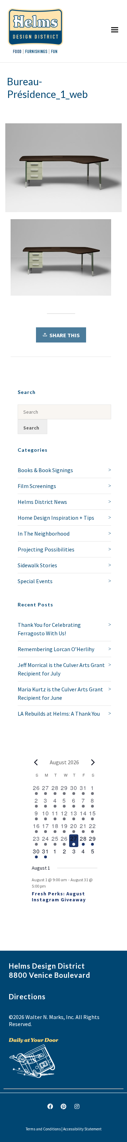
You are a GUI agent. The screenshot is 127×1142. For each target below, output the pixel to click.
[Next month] (93, 762)
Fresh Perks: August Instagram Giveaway (59, 896)
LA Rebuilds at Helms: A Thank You (59, 713)
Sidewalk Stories (37, 565)
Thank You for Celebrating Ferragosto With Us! (49, 629)
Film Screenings (37, 485)
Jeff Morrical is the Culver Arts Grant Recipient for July (61, 669)
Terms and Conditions (43, 1128)
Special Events (35, 581)
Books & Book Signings (45, 470)
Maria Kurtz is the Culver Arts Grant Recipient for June (60, 693)
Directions (27, 996)
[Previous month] (36, 762)
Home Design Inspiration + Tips (56, 517)
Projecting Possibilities (46, 549)
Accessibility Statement (82, 1128)
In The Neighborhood (43, 533)
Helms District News (42, 501)
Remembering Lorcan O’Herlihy (56, 649)
